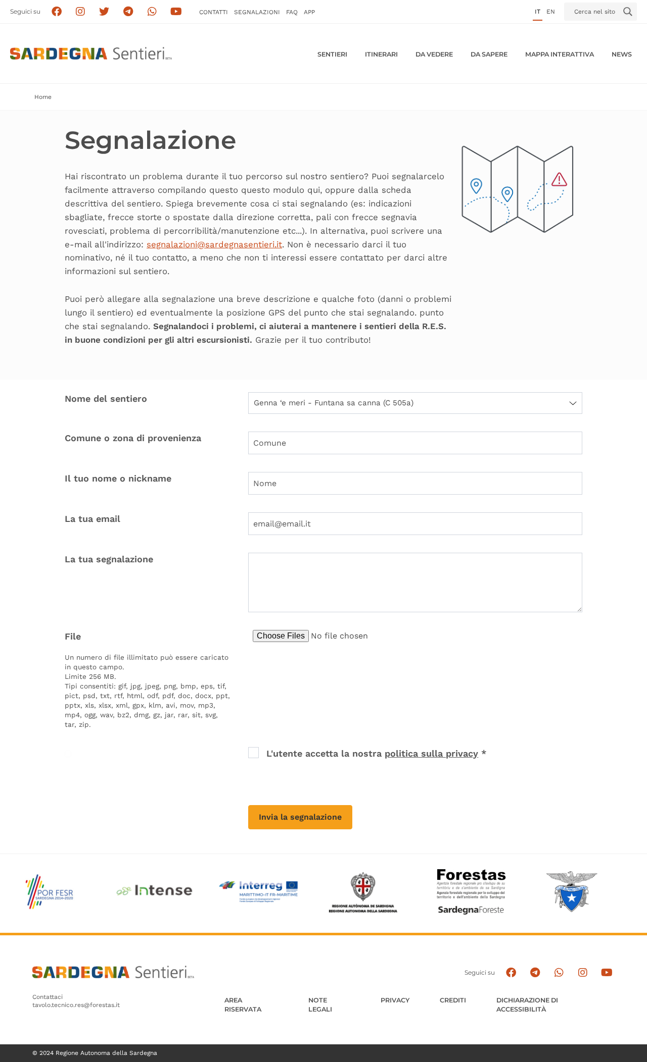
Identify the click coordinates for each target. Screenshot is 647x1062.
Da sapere (489, 54)
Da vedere (434, 54)
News (622, 54)
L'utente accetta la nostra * (376, 753)
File (73, 636)
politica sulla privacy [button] (431, 753)
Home (43, 96)
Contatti (213, 12)
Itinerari (381, 54)
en (550, 11)
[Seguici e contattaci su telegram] (128, 12)
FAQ (292, 12)
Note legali (320, 1004)
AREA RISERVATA (242, 1004)
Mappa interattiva (559, 54)
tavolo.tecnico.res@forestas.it (76, 1004)
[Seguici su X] (104, 12)
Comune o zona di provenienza (133, 438)
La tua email (92, 518)
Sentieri (332, 54)
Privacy (395, 1000)
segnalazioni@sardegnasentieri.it (214, 244)
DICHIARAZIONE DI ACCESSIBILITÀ (527, 1004)
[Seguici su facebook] (56, 12)
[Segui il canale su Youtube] (176, 12)
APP (309, 12)
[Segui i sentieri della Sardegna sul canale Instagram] (80, 12)
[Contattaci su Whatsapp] (152, 12)
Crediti (453, 1000)
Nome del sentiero (106, 398)
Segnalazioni (257, 12)
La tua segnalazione (109, 559)
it (537, 11)
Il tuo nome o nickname (118, 478)
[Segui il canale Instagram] (582, 972)
